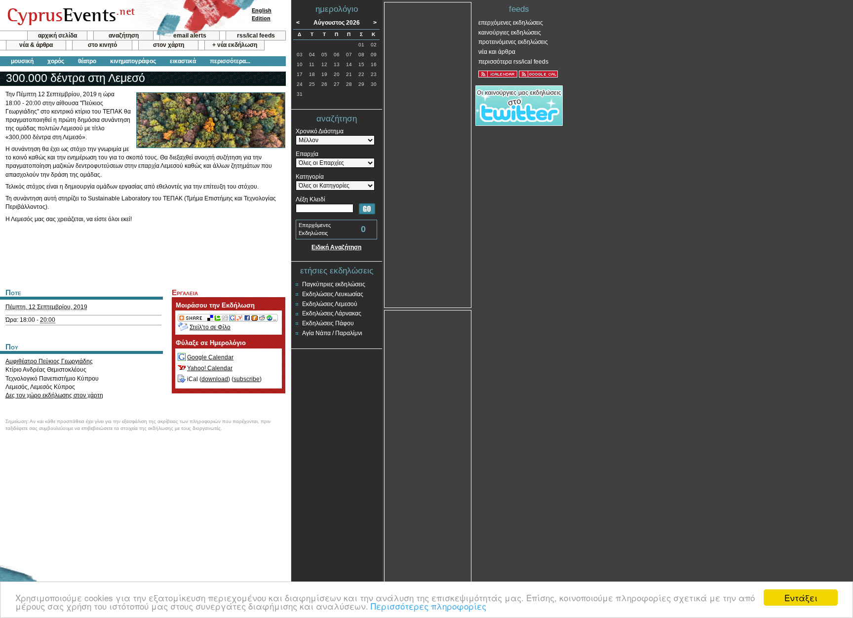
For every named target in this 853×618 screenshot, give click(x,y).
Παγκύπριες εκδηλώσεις (333, 284)
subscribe (246, 379)
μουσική (22, 61)
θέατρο (87, 61)
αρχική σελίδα (57, 35)
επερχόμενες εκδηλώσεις (510, 22)
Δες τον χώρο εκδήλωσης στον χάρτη (54, 395)
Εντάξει (800, 597)
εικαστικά (183, 61)
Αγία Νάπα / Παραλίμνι (332, 333)
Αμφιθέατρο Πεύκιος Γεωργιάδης (49, 361)
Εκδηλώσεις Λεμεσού (329, 304)
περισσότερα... (230, 61)
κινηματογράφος (133, 61)
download (214, 379)
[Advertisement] (142, 254)
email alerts (189, 35)
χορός (55, 61)
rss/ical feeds (256, 35)
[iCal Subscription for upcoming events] (497, 74)
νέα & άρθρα (36, 44)
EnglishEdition (261, 14)
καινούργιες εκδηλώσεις (509, 32)
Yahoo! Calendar (210, 368)
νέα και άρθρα (496, 51)
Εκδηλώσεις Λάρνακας (331, 313)
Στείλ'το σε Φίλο (210, 327)
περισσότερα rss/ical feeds (513, 61)
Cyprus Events (70, 15)
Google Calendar (210, 357)
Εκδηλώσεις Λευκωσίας (332, 294)
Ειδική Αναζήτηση (336, 247)
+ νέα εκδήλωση (234, 44)
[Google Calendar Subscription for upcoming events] (538, 74)
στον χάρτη (168, 44)
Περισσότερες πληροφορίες (428, 606)
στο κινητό (102, 44)
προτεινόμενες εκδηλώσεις (513, 42)
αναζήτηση (124, 35)
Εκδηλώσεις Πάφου (328, 323)
